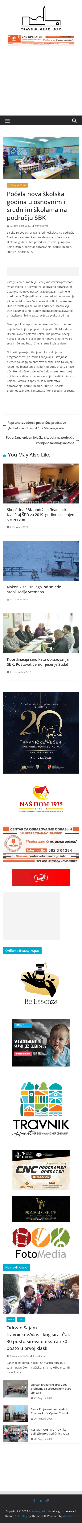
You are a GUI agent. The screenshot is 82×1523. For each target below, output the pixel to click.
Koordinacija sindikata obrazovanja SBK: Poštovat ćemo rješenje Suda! (38, 662)
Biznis (11, 1319)
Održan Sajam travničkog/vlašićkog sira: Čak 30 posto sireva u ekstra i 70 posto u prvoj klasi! (38, 1337)
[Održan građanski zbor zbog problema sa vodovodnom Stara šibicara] (15, 1391)
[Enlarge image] (74, 696)
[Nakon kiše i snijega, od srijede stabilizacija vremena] (41, 544)
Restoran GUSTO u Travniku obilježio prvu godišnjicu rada (50, 1431)
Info (21, 1319)
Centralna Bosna (17, 185)
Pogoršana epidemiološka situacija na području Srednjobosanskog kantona (40, 440)
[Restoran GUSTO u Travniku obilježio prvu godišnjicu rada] (15, 1434)
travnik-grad (41, 225)
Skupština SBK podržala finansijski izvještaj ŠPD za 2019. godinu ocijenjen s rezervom (40, 514)
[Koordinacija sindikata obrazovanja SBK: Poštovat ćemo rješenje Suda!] (41, 616)
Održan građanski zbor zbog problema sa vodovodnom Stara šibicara (51, 1388)
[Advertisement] (41, 83)
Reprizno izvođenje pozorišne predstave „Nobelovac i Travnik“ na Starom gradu (37, 425)
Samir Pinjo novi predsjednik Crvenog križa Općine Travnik (50, 1411)
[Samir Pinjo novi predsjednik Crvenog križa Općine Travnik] (15, 1414)
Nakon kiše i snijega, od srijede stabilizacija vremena (34, 589)
